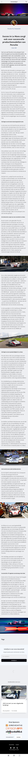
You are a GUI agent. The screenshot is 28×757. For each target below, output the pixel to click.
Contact (18, 737)
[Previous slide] (1, 699)
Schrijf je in (14, 660)
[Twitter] (14, 755)
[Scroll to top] (19, 755)
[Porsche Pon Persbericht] (14, 23)
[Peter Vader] (4, 688)
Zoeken (17, 744)
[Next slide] (26, 699)
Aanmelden (11, 744)
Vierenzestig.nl (14, 1)
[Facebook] (8, 755)
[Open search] (26, 1)
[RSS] (17, 748)
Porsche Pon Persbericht (14, 28)
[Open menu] (1, 1)
